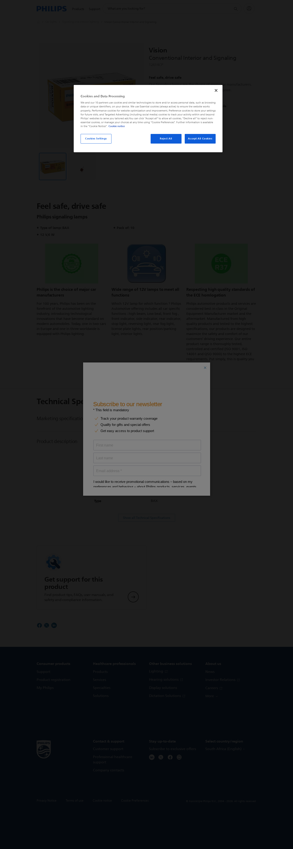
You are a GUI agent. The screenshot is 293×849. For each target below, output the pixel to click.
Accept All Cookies (200, 138)
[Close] (216, 90)
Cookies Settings (96, 138)
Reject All (166, 138)
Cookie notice (117, 126)
